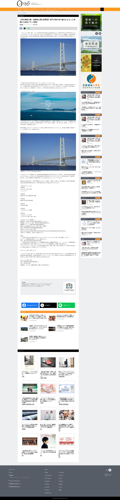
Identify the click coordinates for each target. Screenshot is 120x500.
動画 (48, 10)
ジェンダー (25, 8)
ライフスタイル (33, 8)
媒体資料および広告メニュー (15, 483)
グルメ (54, 8)
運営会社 (11, 475)
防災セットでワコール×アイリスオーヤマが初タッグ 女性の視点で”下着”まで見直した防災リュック (67, 373)
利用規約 (11, 477)
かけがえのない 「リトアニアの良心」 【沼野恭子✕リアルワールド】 (29, 373)
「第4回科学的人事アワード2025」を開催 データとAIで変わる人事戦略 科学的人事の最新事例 (29, 452)
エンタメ (41, 8)
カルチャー (61, 8)
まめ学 (25, 10)
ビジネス (42, 10)
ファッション (48, 8)
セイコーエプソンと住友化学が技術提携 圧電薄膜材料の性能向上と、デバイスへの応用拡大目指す (29, 426)
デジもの (31, 10)
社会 (23, 376)
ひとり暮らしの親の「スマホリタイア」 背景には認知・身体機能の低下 (93, 202)
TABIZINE (35, 24)
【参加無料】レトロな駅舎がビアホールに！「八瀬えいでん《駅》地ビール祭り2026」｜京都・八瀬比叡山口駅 (91, 108)
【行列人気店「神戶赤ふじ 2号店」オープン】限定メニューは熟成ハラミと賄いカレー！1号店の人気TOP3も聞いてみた (38, 317)
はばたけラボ (54, 10)
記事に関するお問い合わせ (15, 486)
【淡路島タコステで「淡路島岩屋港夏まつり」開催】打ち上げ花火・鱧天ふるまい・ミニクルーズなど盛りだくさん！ (65, 327)
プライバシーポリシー (25, 477)
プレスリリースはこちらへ (15, 480)
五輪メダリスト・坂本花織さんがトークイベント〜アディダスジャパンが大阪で (93, 243)
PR (59, 430)
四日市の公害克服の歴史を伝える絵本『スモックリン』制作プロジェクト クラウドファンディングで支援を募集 (91, 213)
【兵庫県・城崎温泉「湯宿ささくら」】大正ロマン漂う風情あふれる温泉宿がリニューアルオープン (37, 338)
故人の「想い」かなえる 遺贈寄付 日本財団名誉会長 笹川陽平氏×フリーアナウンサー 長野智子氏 (48, 426)
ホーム (11, 472)
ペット (36, 10)
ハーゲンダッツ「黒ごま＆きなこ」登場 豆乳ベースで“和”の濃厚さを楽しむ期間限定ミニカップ (48, 400)
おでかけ (20, 10)
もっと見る (98, 92)
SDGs (19, 8)
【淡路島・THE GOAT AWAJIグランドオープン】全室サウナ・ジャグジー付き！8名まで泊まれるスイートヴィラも (38, 327)
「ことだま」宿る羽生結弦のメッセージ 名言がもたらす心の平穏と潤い (48, 452)
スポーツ (68, 8)
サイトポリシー (17, 477)
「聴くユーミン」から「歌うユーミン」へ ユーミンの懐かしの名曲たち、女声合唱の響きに (93, 223)
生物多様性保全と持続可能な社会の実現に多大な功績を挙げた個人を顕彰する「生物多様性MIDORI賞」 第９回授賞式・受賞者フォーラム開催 (91, 254)
